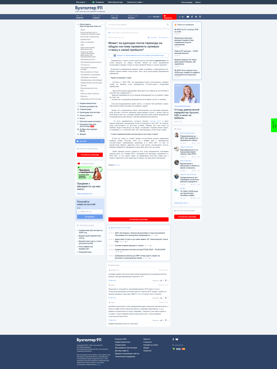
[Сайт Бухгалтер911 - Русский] (89, 340)
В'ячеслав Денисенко (187, 133)
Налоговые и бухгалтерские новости (90, 25)
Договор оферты (122, 351)
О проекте (147, 342)
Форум (83, 134)
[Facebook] (192, 16)
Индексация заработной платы (90, 237)
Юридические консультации (91, 83)
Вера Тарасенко (185, 161)
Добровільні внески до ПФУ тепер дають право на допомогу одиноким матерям (137, 257)
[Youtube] (188, 16)
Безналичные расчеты (89, 88)
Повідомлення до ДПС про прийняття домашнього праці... (189, 138)
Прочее (83, 85)
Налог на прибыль (87, 42)
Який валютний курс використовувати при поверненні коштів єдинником (184, 41)
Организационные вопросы (91, 62)
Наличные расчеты (88, 59)
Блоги (82, 118)
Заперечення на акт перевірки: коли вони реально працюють (189, 179)
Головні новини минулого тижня (129, 245)
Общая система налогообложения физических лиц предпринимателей (88, 54)
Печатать (153, 37)
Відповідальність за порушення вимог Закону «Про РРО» (189, 152)
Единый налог (86, 39)
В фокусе (84, 96)
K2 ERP (182, 188)
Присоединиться (84, 194)
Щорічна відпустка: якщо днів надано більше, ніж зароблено (185, 62)
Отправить (90, 217)
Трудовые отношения (89, 77)
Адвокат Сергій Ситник (188, 174)
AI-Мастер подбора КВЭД (88, 130)
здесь (99, 364)
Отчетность (85, 65)
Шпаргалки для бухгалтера (91, 99)
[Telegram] (195, 16)
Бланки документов (88, 106)
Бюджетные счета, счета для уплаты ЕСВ (90, 242)
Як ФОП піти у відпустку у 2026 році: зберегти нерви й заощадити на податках (187, 72)
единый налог (155, 121)
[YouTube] (177, 340)
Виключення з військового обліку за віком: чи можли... (189, 166)
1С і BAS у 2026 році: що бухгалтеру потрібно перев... (189, 193)
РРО (82, 91)
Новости (146, 339)
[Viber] (200, 16)
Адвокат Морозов (186, 147)
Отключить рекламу (90, 155)
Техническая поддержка (125, 356)
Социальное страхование (90, 75)
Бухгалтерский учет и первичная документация (90, 33)
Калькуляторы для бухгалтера (88, 125)
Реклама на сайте (150, 345)
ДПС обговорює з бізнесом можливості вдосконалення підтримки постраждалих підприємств (140, 234)
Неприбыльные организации (91, 80)
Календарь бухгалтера (90, 112)
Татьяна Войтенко (182, 106)
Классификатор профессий (86, 247)
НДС (82, 45)
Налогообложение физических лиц (88, 48)
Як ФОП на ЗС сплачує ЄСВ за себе (186, 30)
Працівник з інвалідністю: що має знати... (88, 186)
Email (78, 208)
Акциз (83, 30)
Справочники (85, 109)
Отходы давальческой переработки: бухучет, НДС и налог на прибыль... (186, 113)
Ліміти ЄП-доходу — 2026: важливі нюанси (186, 52)
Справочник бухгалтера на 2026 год (90, 231)
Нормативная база (88, 103)
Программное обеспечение (126, 348)
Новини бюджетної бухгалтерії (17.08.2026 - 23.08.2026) (140, 249)
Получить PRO (120, 339)
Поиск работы (86, 115)
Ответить (112, 280)
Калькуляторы (85, 252)
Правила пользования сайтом (127, 353)
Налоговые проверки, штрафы (89, 68)
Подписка (168, 18)
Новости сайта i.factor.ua (90, 93)
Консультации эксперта (90, 121)
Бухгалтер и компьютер (90, 37)
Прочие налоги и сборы (89, 72)
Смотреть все (180, 203)
